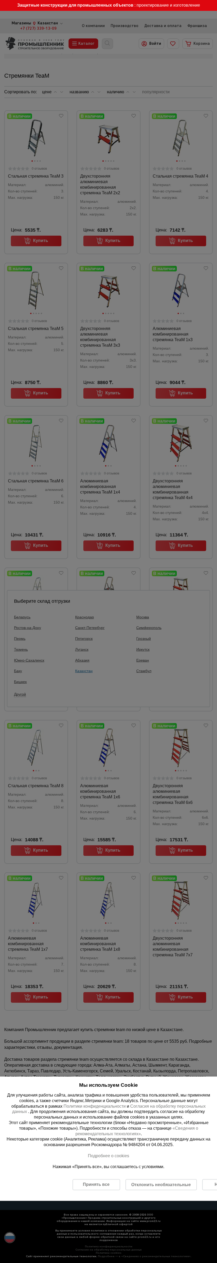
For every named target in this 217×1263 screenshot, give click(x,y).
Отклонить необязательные (161, 1184)
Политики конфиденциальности (95, 1106)
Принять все (96, 1184)
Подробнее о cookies (108, 1155)
